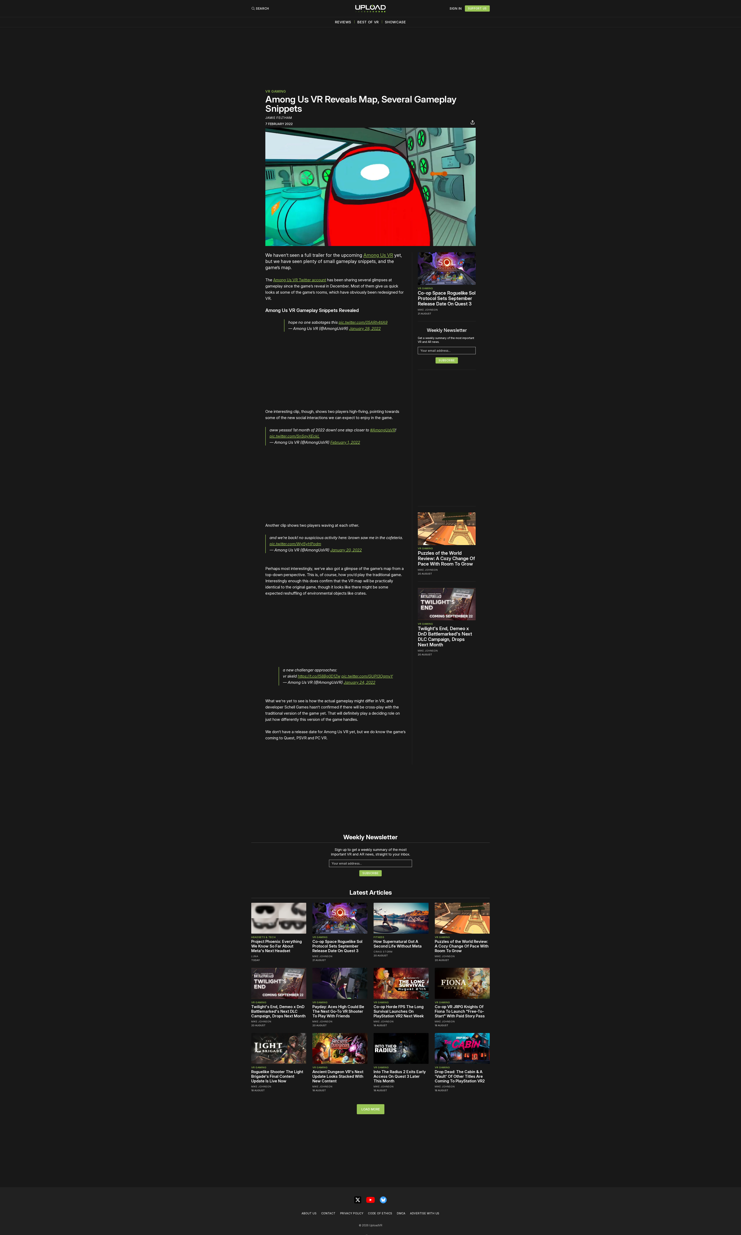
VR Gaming (275, 91)
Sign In (456, 8)
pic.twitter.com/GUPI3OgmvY (367, 676)
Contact (328, 1213)
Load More (370, 1109)
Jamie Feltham (278, 117)
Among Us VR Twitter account (299, 280)
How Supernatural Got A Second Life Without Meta (398, 943)
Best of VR (368, 22)
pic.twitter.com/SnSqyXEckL (295, 436)
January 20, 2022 (346, 550)
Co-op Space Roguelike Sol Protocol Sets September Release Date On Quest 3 (446, 298)
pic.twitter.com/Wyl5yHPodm (295, 544)
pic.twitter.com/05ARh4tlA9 (363, 322)
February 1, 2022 (345, 442)
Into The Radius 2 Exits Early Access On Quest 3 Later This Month (400, 1076)
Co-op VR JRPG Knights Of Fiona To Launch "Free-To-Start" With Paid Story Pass (460, 1011)
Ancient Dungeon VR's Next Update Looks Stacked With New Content (337, 1076)
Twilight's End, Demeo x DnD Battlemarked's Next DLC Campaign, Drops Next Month (445, 637)
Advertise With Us (424, 1213)
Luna (254, 956)
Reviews (343, 22)
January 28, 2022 (365, 328)
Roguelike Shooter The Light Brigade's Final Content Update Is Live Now (277, 1076)
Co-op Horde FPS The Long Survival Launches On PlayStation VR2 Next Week (399, 1011)
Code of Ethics (380, 1213)
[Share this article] (472, 122)
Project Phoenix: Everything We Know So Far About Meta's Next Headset (276, 946)
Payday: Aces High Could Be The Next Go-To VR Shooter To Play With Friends (338, 1011)
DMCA (401, 1213)
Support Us (477, 8)
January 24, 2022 (359, 682)
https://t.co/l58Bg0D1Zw (319, 676)
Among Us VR (378, 255)
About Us (309, 1213)
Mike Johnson (428, 309)
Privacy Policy (352, 1213)
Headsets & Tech (263, 937)
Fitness (379, 937)
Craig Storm (383, 951)
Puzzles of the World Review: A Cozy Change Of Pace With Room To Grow (446, 558)
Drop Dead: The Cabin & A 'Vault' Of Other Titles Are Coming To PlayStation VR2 (460, 1076)
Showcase (395, 22)
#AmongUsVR (382, 430)
